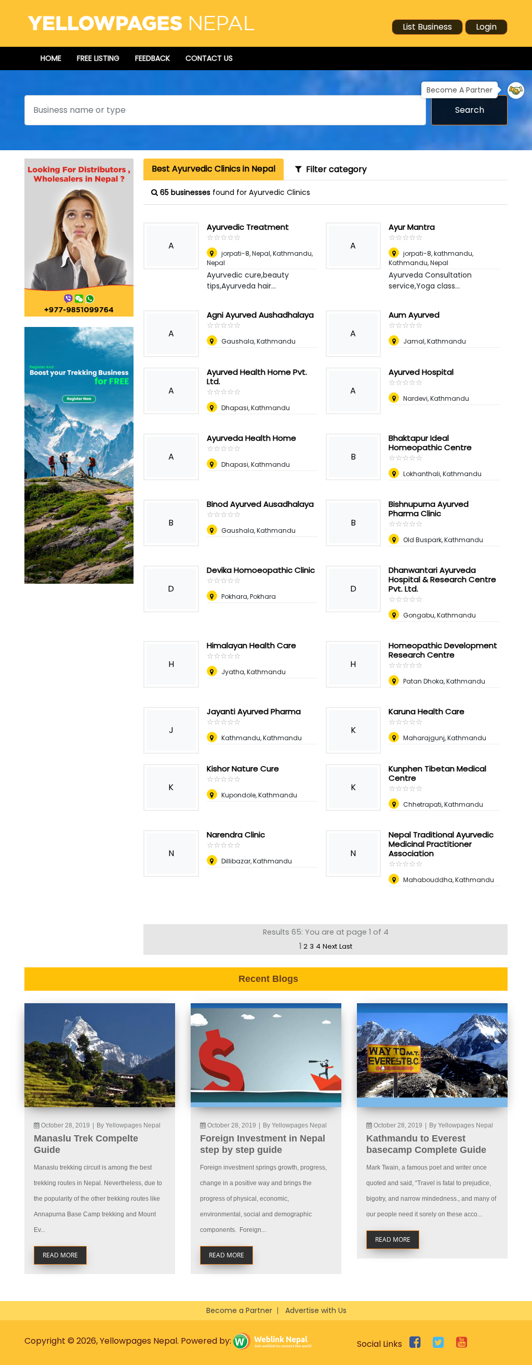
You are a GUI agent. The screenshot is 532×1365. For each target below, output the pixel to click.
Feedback (152, 58)
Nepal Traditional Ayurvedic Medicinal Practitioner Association (441, 844)
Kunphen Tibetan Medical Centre (437, 773)
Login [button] (486, 27)
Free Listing (98, 58)
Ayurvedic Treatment (248, 226)
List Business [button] (427, 27)
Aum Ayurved (414, 314)
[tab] (213, 169)
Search (469, 110)
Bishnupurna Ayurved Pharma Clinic (429, 508)
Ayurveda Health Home (251, 437)
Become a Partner (239, 1310)
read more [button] (60, 1255)
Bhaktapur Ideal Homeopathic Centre (430, 442)
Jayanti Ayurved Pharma (254, 711)
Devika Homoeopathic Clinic (261, 570)
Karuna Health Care (426, 711)
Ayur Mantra (412, 226)
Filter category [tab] (334, 169)
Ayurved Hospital (421, 371)
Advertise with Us (316, 1310)
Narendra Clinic (236, 834)
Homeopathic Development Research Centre (443, 650)
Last (345, 946)
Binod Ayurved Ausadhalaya (260, 503)
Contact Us (209, 58)
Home (51, 58)
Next (330, 946)
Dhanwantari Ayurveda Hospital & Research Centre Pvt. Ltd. (442, 579)
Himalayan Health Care (251, 645)
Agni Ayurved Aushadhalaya (260, 314)
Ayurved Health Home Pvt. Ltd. (257, 376)
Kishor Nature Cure (243, 768)
